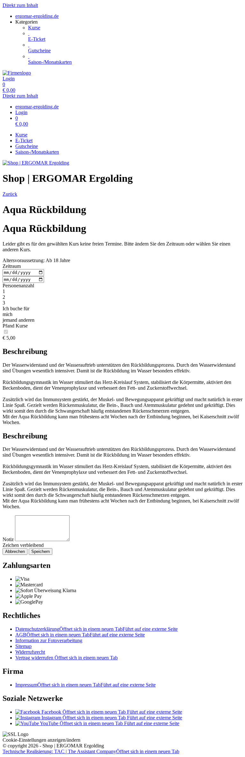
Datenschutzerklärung (96, 629)
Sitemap (23, 646)
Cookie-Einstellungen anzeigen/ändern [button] (41, 740)
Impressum (85, 684)
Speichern (40, 551)
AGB (80, 634)
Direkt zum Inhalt (20, 5)
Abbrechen (15, 551)
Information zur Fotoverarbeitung (48, 640)
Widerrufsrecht (30, 652)
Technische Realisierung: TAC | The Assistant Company (91, 751)
